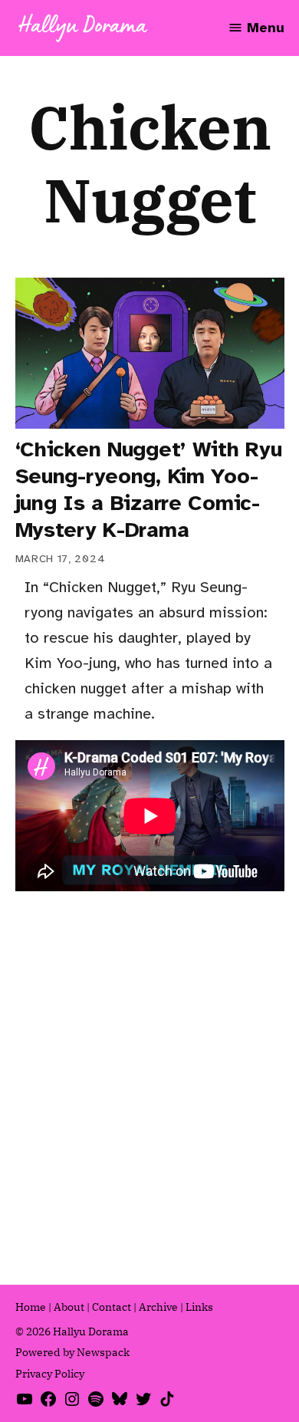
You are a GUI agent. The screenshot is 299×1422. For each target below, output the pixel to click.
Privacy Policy (49, 1374)
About (69, 1307)
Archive (158, 1307)
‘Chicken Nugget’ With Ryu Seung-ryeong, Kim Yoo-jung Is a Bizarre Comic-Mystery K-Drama (148, 489)
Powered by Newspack (72, 1352)
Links (199, 1307)
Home (30, 1307)
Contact (111, 1307)
